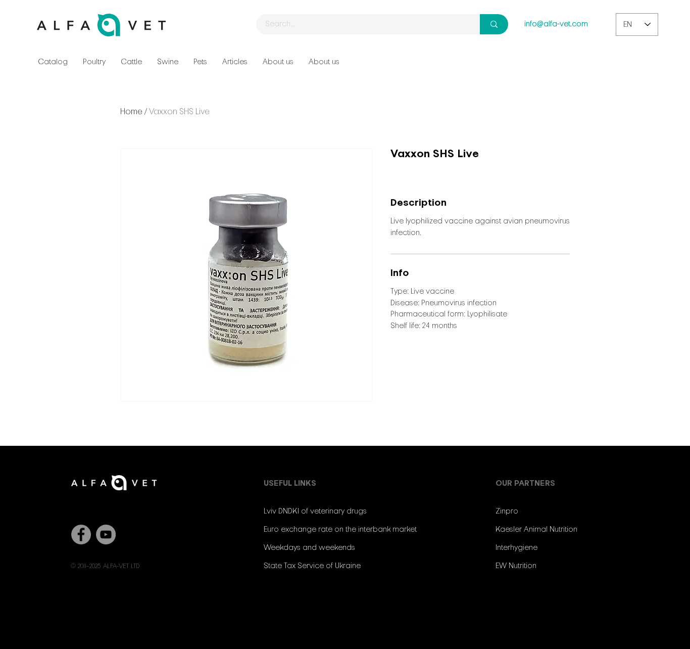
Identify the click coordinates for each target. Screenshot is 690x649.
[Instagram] (534, 606)
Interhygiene (516, 548)
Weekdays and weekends (309, 548)
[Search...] (494, 24)
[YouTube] (106, 534)
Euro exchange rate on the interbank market (340, 530)
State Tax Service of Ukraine (312, 566)
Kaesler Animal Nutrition (536, 530)
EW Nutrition (516, 566)
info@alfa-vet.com (556, 24)
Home (131, 112)
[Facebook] (81, 534)
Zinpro (507, 511)
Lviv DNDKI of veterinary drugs (315, 511)
